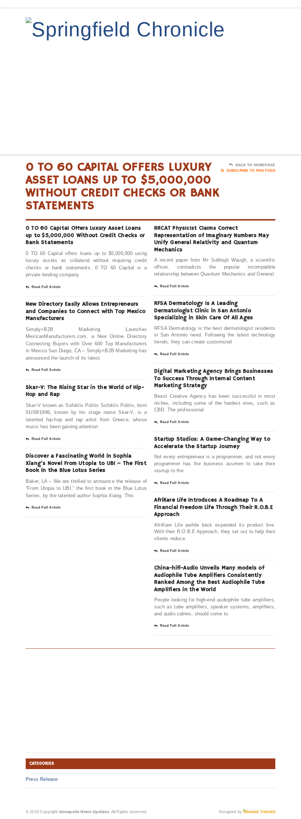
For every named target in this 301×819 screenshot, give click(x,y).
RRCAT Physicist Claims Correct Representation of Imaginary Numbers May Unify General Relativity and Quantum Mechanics (211, 239)
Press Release (42, 779)
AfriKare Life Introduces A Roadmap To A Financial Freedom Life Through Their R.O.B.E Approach (213, 507)
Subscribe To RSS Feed (250, 170)
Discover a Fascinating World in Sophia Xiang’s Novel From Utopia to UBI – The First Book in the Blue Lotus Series (86, 463)
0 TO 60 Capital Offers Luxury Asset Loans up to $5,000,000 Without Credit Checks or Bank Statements (85, 235)
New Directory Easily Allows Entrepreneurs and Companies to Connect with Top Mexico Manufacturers (85, 311)
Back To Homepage (255, 165)
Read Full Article (46, 287)
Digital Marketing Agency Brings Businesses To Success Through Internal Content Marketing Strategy (213, 378)
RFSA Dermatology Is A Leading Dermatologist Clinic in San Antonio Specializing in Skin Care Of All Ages (203, 310)
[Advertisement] (227, 95)
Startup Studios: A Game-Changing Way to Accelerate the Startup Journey (212, 443)
